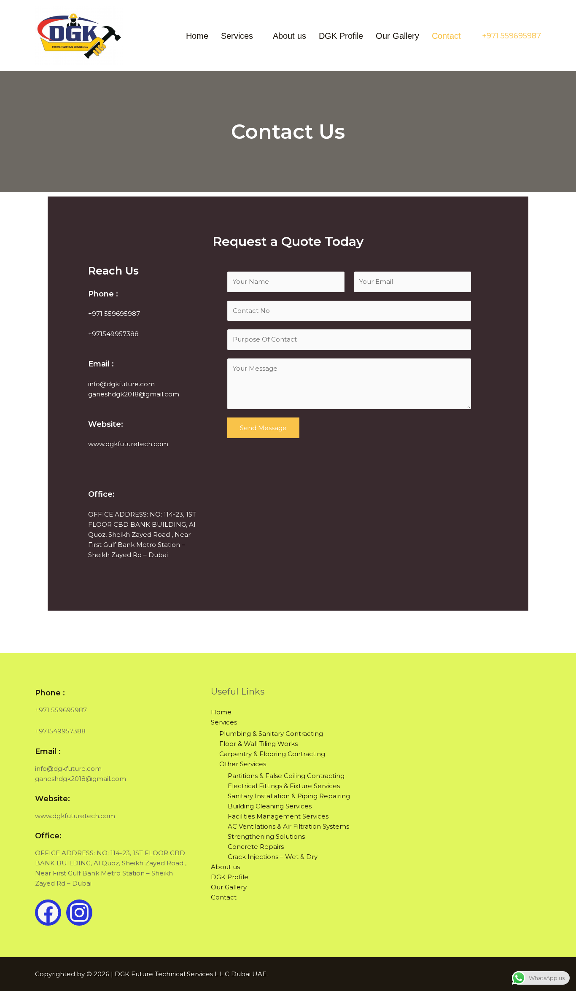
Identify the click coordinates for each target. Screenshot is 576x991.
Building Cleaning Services (270, 806)
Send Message (263, 428)
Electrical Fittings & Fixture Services (284, 786)
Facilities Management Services (278, 816)
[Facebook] (48, 912)
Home (197, 35)
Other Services (242, 764)
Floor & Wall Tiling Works (258, 744)
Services (237, 35)
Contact (446, 35)
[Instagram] (79, 912)
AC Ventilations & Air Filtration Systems (288, 826)
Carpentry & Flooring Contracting (272, 754)
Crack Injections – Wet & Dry (273, 857)
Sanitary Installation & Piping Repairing (289, 796)
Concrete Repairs (256, 847)
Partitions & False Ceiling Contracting (286, 776)
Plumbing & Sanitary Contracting (271, 734)
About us (289, 35)
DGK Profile (341, 35)
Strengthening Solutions (266, 836)
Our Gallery (397, 35)
